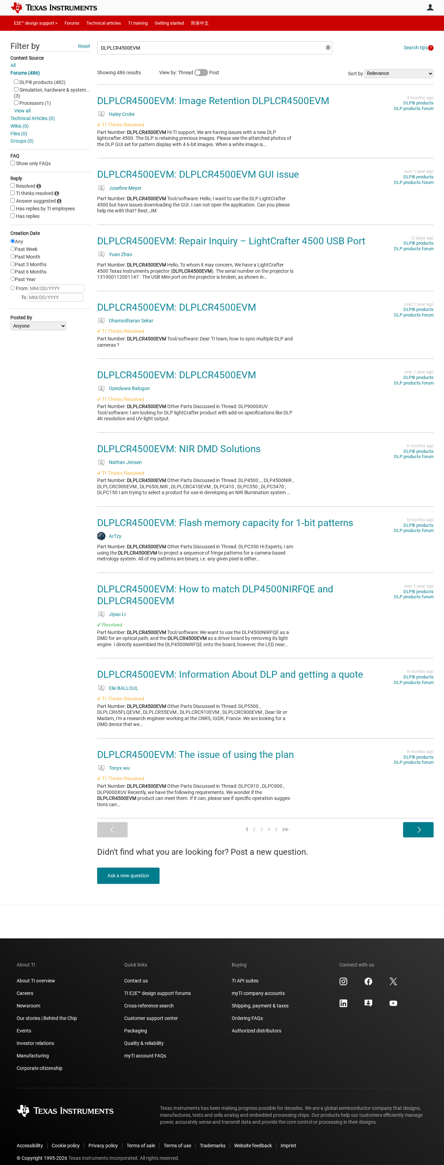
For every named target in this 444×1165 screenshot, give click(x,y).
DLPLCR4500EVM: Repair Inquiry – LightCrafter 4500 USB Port (231, 241)
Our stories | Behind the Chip (47, 1018)
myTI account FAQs (145, 1055)
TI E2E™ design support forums (157, 993)
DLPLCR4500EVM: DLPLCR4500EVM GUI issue (198, 174)
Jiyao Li (117, 614)
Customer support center (151, 1018)
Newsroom (28, 1005)
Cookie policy (66, 1145)
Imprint (288, 1145)
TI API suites (245, 981)
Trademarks (212, 1145)
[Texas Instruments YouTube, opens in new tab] (393, 1005)
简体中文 (200, 23)
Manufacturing (33, 1055)
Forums (72, 23)
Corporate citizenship (39, 1068)
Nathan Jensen (125, 462)
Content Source (27, 58)
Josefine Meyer (125, 188)
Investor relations (35, 1043)
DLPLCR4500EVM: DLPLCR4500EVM (176, 307)
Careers (25, 993)
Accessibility (30, 1145)
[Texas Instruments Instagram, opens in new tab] (343, 984)
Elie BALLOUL (123, 688)
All (13, 65)
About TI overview (36, 981)
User (430, 7)
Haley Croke (122, 114)
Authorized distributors (256, 1030)
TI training (138, 23)
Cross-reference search (149, 1005)
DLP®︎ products (418, 102)
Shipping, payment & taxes (260, 1005)
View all (22, 110)
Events (24, 1030)
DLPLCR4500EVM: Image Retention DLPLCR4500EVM (213, 101)
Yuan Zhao (120, 254)
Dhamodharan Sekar (131, 320)
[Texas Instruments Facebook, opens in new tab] (368, 984)
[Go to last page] (285, 829)
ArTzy (115, 536)
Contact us (136, 981)
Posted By (21, 317)
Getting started (169, 23)
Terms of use (177, 1145)
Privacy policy (103, 1145)
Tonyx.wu (119, 768)
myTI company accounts (258, 993)
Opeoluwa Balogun (129, 388)
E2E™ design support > (36, 23)
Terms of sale (141, 1145)
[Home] (59, 7)
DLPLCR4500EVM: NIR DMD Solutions (179, 449)
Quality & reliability (144, 1043)
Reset (84, 46)
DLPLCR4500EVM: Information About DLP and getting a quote (230, 674)
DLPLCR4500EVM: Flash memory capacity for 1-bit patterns (225, 523)
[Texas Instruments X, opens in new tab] (393, 984)
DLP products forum (414, 108)
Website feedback (253, 1145)
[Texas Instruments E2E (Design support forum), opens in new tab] (368, 1005)
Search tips (416, 47)
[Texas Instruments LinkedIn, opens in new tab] (343, 1005)
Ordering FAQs (247, 1018)
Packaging (135, 1030)
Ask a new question (128, 875)
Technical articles (103, 23)
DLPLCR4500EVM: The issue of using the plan (195, 754)
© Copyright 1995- (42, 1158)
